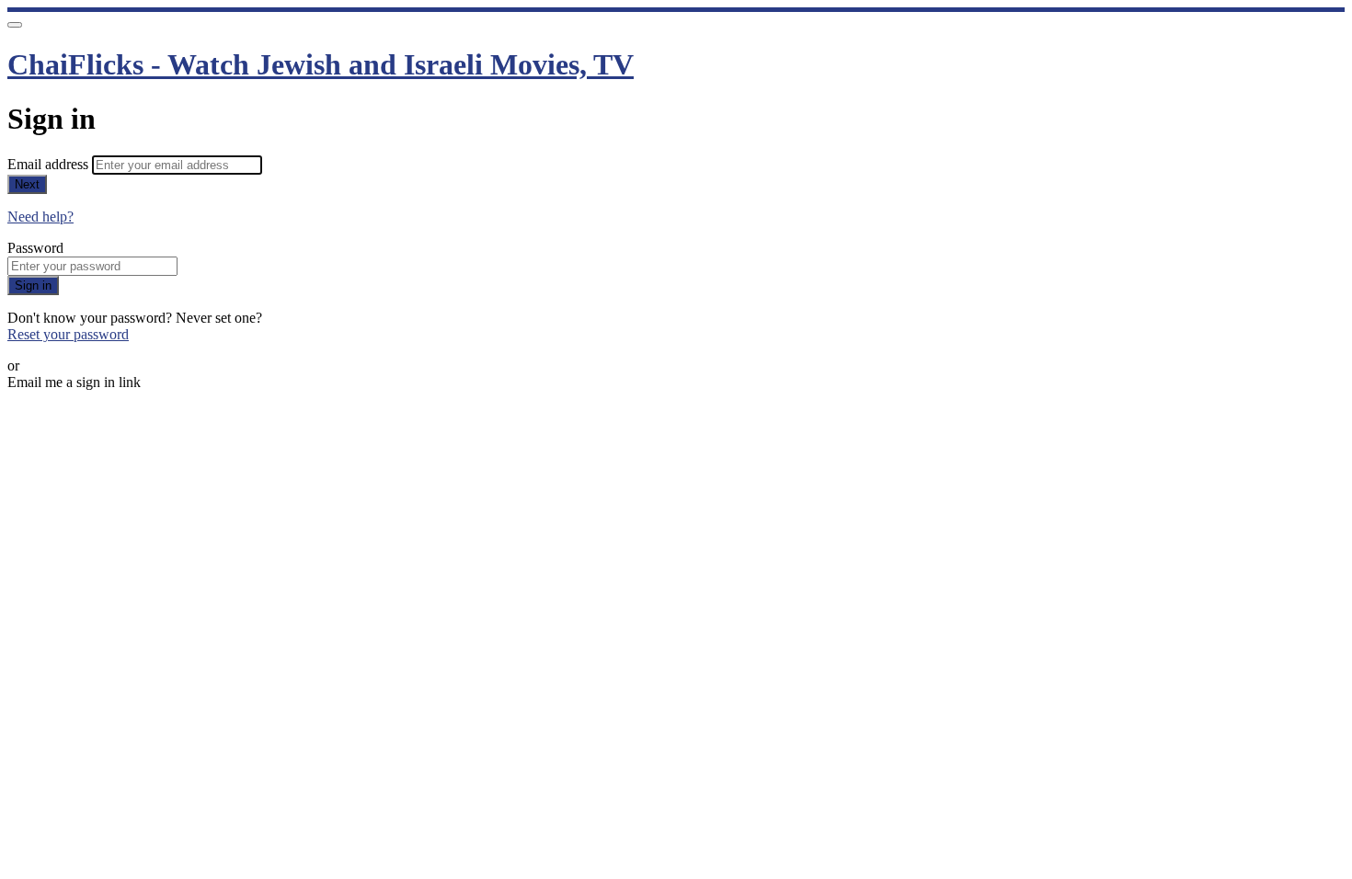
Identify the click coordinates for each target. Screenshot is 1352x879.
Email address (49, 164)
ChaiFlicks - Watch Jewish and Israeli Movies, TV (320, 64)
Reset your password (68, 334)
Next (27, 184)
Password (35, 248)
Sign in (33, 285)
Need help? (40, 216)
